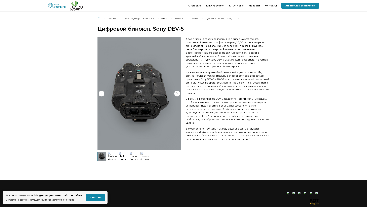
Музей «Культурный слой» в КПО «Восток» (145, 19)
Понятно (95, 197)
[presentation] (101, 93)
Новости (254, 5)
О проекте (195, 5)
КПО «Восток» (215, 5)
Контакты (270, 5)
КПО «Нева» (236, 5)
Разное (194, 19)
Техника (179, 19)
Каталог (112, 19)
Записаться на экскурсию (300, 5)
